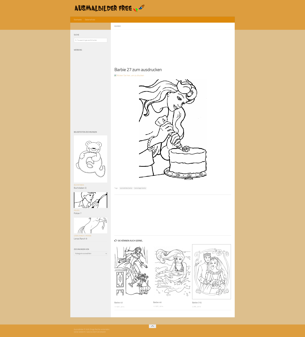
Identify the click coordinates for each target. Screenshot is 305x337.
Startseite (78, 19)
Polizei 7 (77, 213)
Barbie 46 (157, 302)
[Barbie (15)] (211, 271)
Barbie (117, 26)
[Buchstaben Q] (90, 159)
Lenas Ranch (79, 236)
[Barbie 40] (133, 271)
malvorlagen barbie (140, 188)
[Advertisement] (173, 46)
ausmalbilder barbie (126, 188)
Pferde (88, 236)
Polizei (76, 210)
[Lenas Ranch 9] (90, 225)
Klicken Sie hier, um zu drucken (130, 75)
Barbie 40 (118, 302)
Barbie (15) (196, 302)
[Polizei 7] (90, 200)
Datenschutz (90, 19)
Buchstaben (79, 185)
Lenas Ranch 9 (80, 238)
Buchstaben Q (80, 188)
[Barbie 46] (172, 271)
